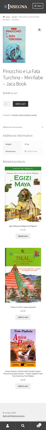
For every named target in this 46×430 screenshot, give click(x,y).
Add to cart (20, 104)
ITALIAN (14, 17)
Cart (35, 423)
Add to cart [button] (23, 317)
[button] (39, 30)
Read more (23, 236)
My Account (7, 426)
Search (23, 426)
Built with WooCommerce (14, 416)
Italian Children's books (28, 115)
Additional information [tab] (12, 127)
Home (8, 17)
